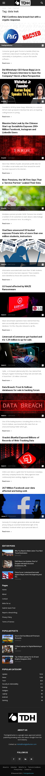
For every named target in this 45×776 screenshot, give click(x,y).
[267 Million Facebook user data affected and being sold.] (22, 506)
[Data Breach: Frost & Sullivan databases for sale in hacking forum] (22, 405)
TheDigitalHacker (6, 45)
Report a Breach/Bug (9, 613)
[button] (42, 3)
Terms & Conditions (34, 767)
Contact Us (27, 769)
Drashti (3, 101)
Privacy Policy (7, 617)
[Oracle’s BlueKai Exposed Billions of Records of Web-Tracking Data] (22, 456)
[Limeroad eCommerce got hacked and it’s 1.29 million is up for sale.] (22, 355)
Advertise (14, 767)
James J (4, 516)
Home (4, 8)
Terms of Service (8, 622)
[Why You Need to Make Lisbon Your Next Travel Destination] (7, 553)
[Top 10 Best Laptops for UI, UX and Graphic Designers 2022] (7, 659)
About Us (6, 767)
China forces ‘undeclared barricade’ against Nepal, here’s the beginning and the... (28, 575)
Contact (5, 599)
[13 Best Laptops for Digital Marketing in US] (7, 649)
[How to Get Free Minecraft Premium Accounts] (7, 638)
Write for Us (22, 767)
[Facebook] (13, 759)
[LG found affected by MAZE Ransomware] (22, 304)
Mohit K (3, 264)
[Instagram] (19, 759)
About (4, 594)
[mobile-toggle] (3, 3)
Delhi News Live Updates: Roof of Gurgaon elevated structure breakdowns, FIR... (26, 563)
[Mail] (31, 759)
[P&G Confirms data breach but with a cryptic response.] (22, 35)
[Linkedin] (25, 759)
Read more (6, 63)
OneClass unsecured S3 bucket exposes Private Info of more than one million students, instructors (22, 233)
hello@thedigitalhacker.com (26, 744)
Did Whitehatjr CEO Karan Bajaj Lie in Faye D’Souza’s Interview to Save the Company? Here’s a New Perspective (21, 73)
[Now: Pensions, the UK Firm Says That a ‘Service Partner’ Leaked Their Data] (22, 198)
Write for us (6, 603)
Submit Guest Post (8, 608)
